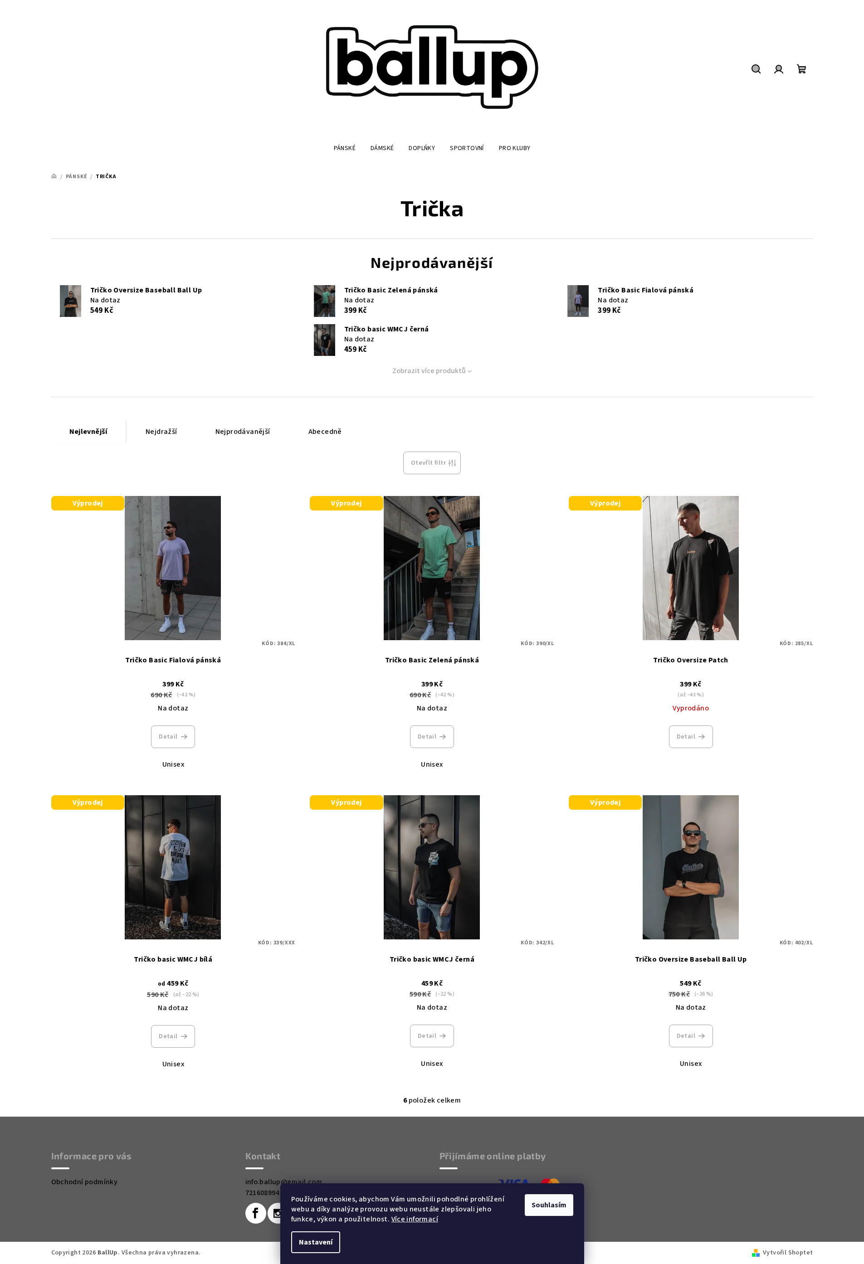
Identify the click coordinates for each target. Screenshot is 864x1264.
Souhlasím (549, 1205)
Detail (168, 736)
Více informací (415, 1219)
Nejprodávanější (242, 432)
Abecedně (325, 432)
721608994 (262, 1193)
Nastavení (315, 1242)
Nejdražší (161, 432)
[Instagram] (278, 1213)
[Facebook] (255, 1213)
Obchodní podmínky (84, 1182)
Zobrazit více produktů (429, 371)
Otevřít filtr (428, 462)
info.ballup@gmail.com (283, 1182)
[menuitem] (345, 148)
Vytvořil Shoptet (788, 1252)
